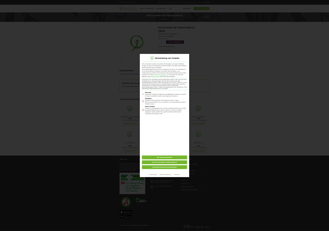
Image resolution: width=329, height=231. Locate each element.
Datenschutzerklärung (161, 74)
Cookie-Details (153, 174)
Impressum (177, 174)
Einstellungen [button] (155, 76)
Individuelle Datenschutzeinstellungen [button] (164, 167)
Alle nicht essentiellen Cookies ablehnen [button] (164, 162)
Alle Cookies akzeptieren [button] (164, 157)
